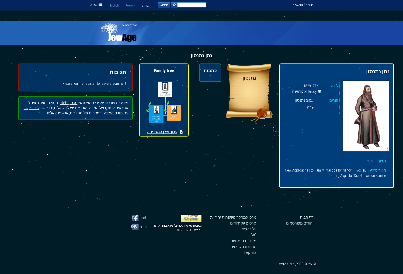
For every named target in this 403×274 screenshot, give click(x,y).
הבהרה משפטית (243, 247)
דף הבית (306, 217)
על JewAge (248, 229)
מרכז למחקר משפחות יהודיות (233, 217)
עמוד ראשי (129, 25)
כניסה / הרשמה (302, 5)
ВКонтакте (139, 227)
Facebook (139, 218)
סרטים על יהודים (243, 223)
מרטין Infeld (68, 103)
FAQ (253, 235)
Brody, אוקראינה (304, 92)
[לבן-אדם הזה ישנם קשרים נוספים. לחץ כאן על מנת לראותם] (148, 112)
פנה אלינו (54, 113)
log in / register (84, 83)
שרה (310, 107)
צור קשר (249, 252)
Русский (130, 5)
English (114, 5)
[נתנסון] (249, 122)
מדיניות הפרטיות (243, 241)
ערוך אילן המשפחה (162, 132)
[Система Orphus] (191, 221)
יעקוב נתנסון (304, 101)
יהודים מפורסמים (299, 223)
